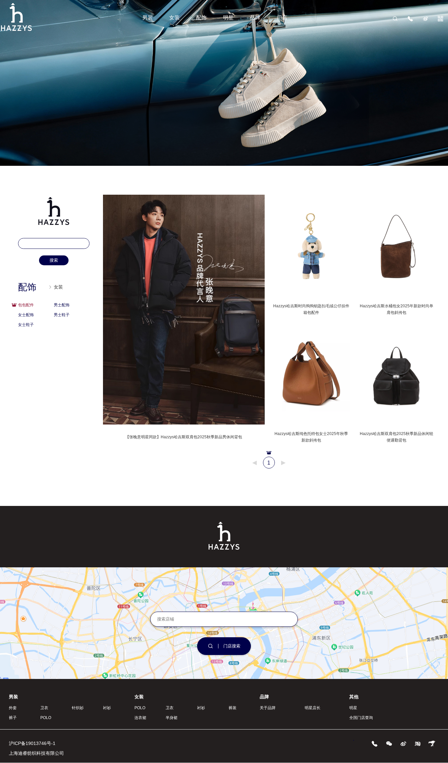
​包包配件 (26, 305)
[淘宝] (417, 743)
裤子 (13, 717)
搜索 (54, 260)
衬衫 (107, 708)
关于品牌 (267, 708)
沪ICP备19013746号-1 (32, 743)
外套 (13, 708)
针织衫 (78, 708)
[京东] (432, 743)
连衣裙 (140, 717)
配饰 (201, 17)
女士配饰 (26, 315)
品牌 (255, 17)
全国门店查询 (361, 717)
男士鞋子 (62, 315)
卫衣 (44, 708)
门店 (282, 17)
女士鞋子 (26, 324)
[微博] (425, 18)
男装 (147, 17)
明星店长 (312, 708)
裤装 (232, 708)
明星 (228, 17)
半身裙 (171, 717)
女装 (174, 17)
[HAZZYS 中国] (16, 30)
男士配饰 (62, 305)
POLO (45, 717)
